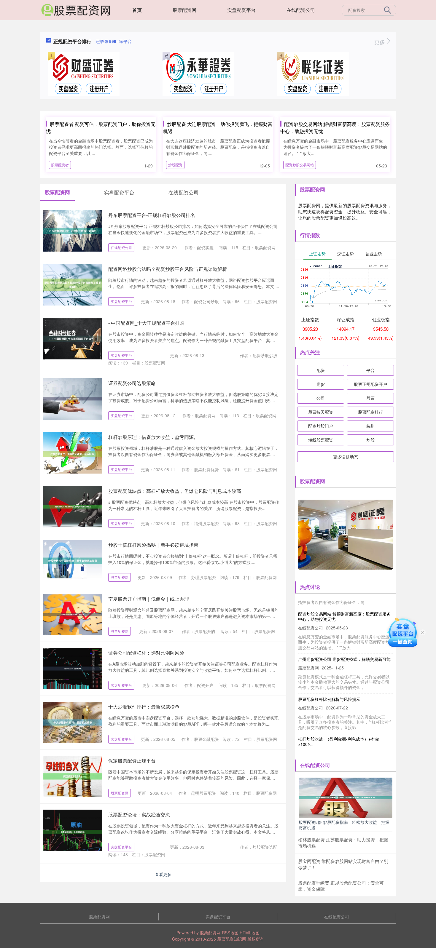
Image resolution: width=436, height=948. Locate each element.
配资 (320, 370)
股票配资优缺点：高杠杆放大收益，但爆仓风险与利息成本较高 (174, 490)
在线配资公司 (301, 10)
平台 (370, 370)
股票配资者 (60, 164)
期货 (320, 384)
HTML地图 (250, 933)
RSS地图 (230, 933)
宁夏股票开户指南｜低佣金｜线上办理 (148, 598)
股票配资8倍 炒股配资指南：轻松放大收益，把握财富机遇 (344, 824)
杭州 (370, 426)
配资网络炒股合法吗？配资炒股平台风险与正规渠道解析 (167, 269)
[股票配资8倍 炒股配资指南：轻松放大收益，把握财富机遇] (345, 797)
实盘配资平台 (241, 10)
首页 (137, 10)
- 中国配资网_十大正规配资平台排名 (146, 322)
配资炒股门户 (320, 426)
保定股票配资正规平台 (132, 760)
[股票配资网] (75, 9)
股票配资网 (184, 10)
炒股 (370, 440)
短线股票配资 (320, 440)
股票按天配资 (320, 412)
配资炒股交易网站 (299, 164)
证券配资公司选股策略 (132, 383)
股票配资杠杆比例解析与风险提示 (329, 689)
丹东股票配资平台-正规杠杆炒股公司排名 (151, 215)
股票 (370, 398)
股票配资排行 (370, 412)
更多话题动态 (345, 457)
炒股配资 (175, 164)
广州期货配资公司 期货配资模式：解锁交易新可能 (344, 649)
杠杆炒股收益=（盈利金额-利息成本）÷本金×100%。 (338, 731)
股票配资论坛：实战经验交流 (139, 814)
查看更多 (163, 874)
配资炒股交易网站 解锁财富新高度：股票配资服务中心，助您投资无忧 (344, 606)
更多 (380, 42)
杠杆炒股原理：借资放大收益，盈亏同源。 (153, 437)
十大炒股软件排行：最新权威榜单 (143, 706)
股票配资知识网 (231, 939)
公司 (320, 398)
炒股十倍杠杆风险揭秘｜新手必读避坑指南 (153, 544)
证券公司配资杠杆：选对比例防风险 (146, 652)
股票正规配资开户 (370, 384)
